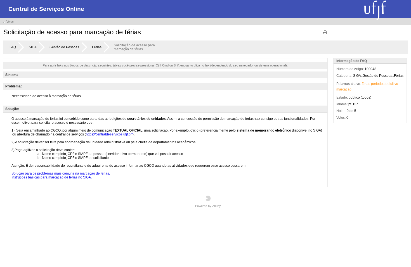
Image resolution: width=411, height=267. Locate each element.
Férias (96, 47)
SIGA (33, 47)
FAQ (13, 47)
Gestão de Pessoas (64, 47)
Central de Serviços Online (46, 9)
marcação (343, 89)
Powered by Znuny (208, 206)
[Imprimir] (325, 34)
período (377, 84)
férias (366, 84)
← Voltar (8, 21)
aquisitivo (391, 84)
